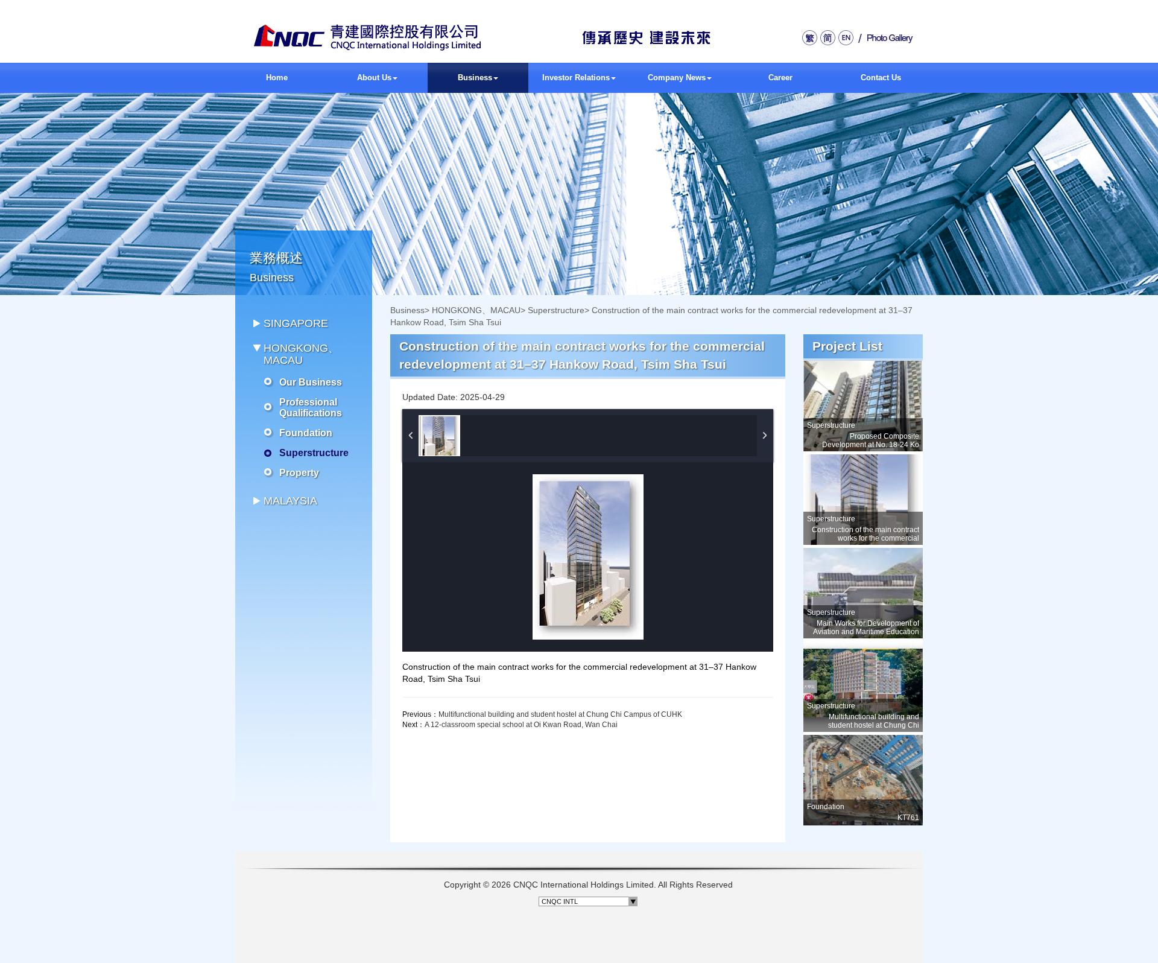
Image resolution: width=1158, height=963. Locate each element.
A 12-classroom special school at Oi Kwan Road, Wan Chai (521, 724)
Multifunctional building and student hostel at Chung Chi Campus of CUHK (560, 714)
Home (277, 77)
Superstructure (314, 453)
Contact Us (881, 77)
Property (299, 473)
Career (780, 77)
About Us (374, 77)
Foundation (305, 433)
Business (475, 77)
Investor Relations (576, 77)
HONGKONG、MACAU (476, 310)
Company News (677, 77)
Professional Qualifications (310, 407)
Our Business (310, 382)
